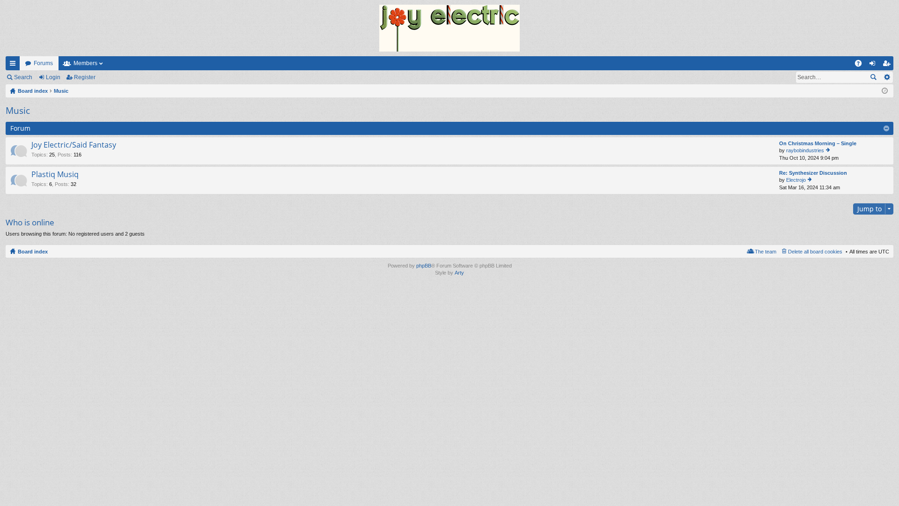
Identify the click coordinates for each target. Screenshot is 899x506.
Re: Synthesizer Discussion (813, 173)
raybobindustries (805, 150)
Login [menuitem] (874, 65)
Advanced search (886, 77)
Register (85, 77)
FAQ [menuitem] (861, 65)
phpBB (423, 265)
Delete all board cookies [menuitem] (815, 251)
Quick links (14, 65)
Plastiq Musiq (55, 174)
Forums (43, 63)
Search (23, 77)
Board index (33, 251)
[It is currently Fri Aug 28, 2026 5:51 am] (885, 91)
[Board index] (449, 28)
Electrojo (796, 180)
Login (53, 77)
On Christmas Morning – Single (817, 143)
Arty (459, 272)
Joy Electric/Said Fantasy (73, 145)
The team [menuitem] (765, 251)
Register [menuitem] (888, 65)
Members (85, 63)
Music (18, 110)
